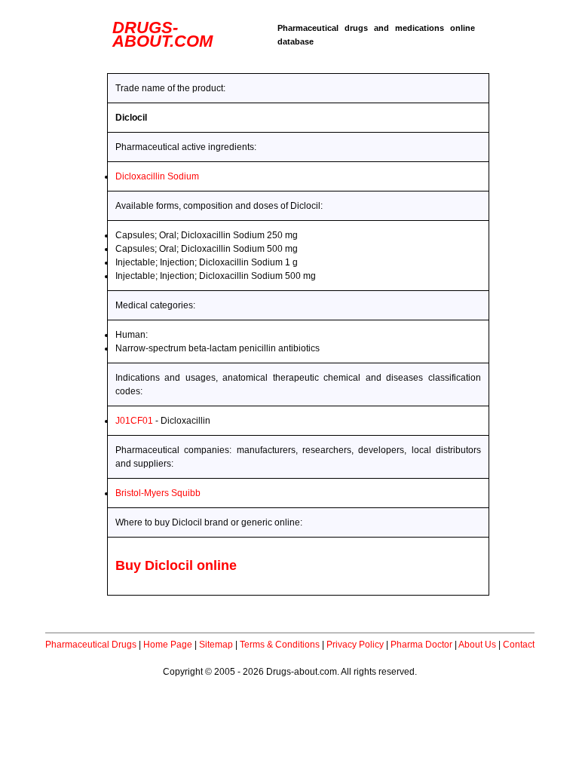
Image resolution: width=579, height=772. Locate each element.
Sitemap (216, 644)
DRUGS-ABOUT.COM (162, 34)
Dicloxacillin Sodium (157, 176)
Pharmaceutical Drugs (90, 644)
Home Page (167, 644)
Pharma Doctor (421, 644)
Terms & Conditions (280, 644)
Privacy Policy (355, 644)
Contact (519, 644)
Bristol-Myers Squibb (158, 493)
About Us (477, 644)
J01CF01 (134, 420)
